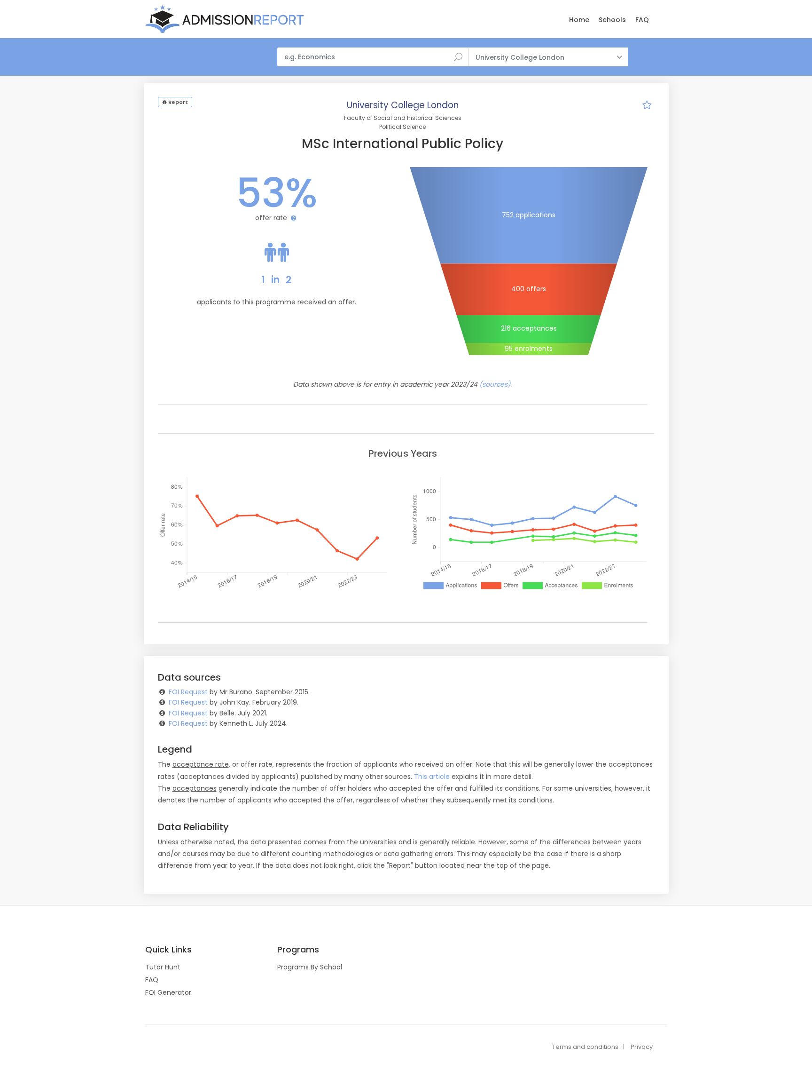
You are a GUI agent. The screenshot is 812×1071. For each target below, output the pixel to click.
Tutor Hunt (162, 967)
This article (432, 776)
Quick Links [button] (168, 949)
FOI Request (188, 692)
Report (177, 102)
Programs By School (309, 967)
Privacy (642, 1046)
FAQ (642, 19)
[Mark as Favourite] (647, 106)
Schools (612, 19)
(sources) (494, 384)
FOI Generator (168, 992)
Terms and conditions (585, 1046)
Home (579, 19)
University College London (403, 105)
